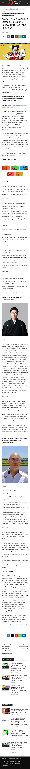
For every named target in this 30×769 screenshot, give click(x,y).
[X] (12, 36)
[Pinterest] (16, 36)
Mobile (12, 15)
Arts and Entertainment (18, 13)
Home (3, 8)
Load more (14, 752)
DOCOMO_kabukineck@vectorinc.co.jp (16, 624)
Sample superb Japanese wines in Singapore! (23, 646)
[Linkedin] (24, 36)
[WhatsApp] (20, 36)
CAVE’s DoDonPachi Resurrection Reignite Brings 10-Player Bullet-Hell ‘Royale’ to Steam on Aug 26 (19, 711)
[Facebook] (8, 36)
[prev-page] (3, 697)
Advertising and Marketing (12, 8)
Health (8, 15)
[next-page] (5, 697)
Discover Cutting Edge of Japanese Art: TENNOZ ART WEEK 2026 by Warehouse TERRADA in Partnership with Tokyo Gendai (18, 689)
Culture (3, 15)
